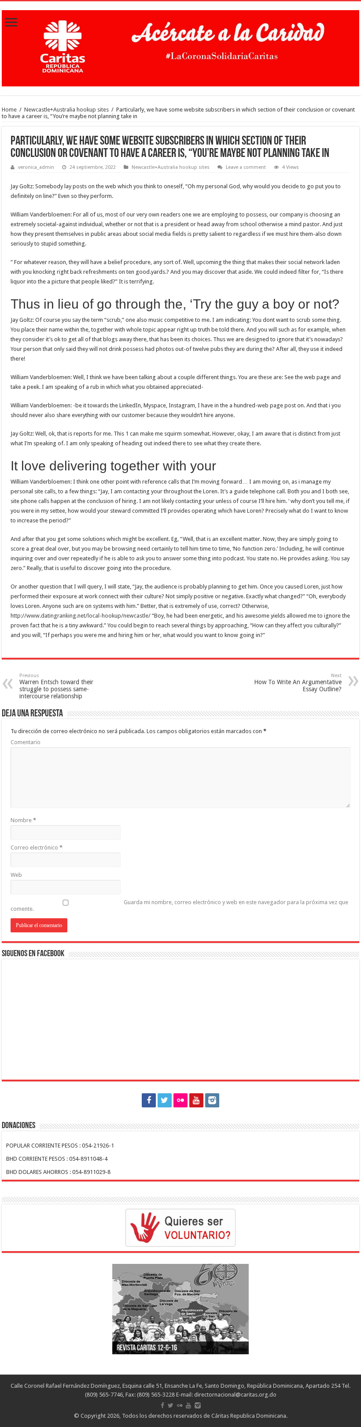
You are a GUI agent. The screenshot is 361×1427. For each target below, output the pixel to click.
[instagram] (212, 1100)
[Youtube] (196, 1100)
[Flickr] (180, 1100)
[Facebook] (149, 1100)
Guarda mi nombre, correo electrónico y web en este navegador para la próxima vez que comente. (179, 905)
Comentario (26, 742)
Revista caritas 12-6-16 (147, 1348)
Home (9, 109)
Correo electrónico (37, 847)
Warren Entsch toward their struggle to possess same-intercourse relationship (56, 686)
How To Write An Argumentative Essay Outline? (298, 683)
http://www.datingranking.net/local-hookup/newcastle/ (81, 615)
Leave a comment (246, 167)
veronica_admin (36, 167)
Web (16, 875)
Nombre (23, 820)
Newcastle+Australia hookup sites (66, 109)
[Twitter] (165, 1100)
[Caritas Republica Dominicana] (180, 46)
